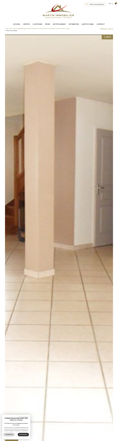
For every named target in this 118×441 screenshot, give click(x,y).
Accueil (16, 24)
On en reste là (22, 417)
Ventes (26, 24)
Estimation (74, 24)
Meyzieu (15, 28)
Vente (11, 28)
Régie (47, 24)
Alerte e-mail (88, 24)
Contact (101, 24)
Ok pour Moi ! (23, 434)
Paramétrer (9, 434)
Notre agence (59, 24)
